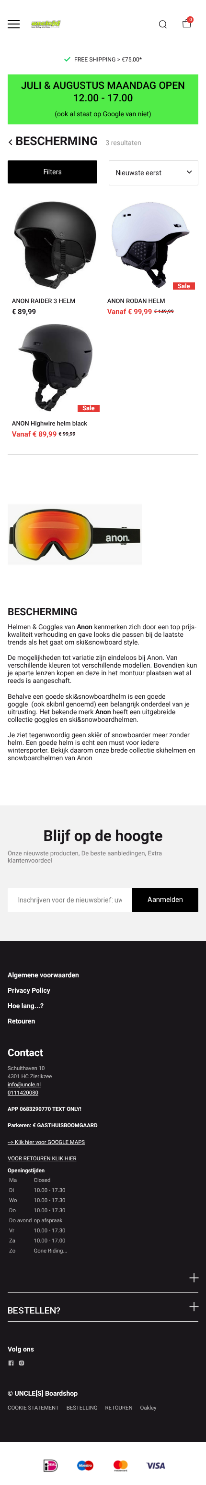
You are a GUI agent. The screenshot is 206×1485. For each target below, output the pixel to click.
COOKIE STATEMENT (33, 1407)
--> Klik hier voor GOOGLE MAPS (46, 1142)
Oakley (148, 1407)
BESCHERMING (56, 142)
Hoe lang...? (26, 1006)
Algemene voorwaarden (43, 975)
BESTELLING (82, 1407)
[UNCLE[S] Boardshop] (46, 24)
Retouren (21, 1021)
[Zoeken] (163, 24)
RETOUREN (119, 1407)
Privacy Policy (29, 991)
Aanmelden (165, 899)
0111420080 (23, 1092)
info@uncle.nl (24, 1084)
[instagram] (21, 1364)
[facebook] (11, 1364)
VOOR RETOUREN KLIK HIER (42, 1158)
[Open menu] (14, 24)
